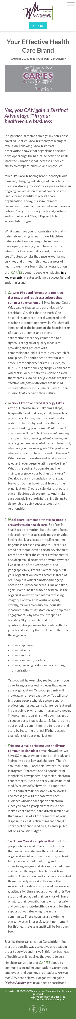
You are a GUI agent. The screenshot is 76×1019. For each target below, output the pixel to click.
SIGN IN (38, 25)
